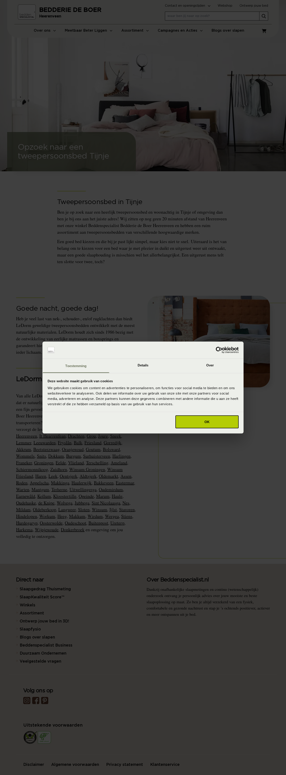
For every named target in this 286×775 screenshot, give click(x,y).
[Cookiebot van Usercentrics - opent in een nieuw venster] (219, 350)
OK (207, 422)
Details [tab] (143, 365)
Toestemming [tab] (75, 366)
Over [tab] (210, 365)
